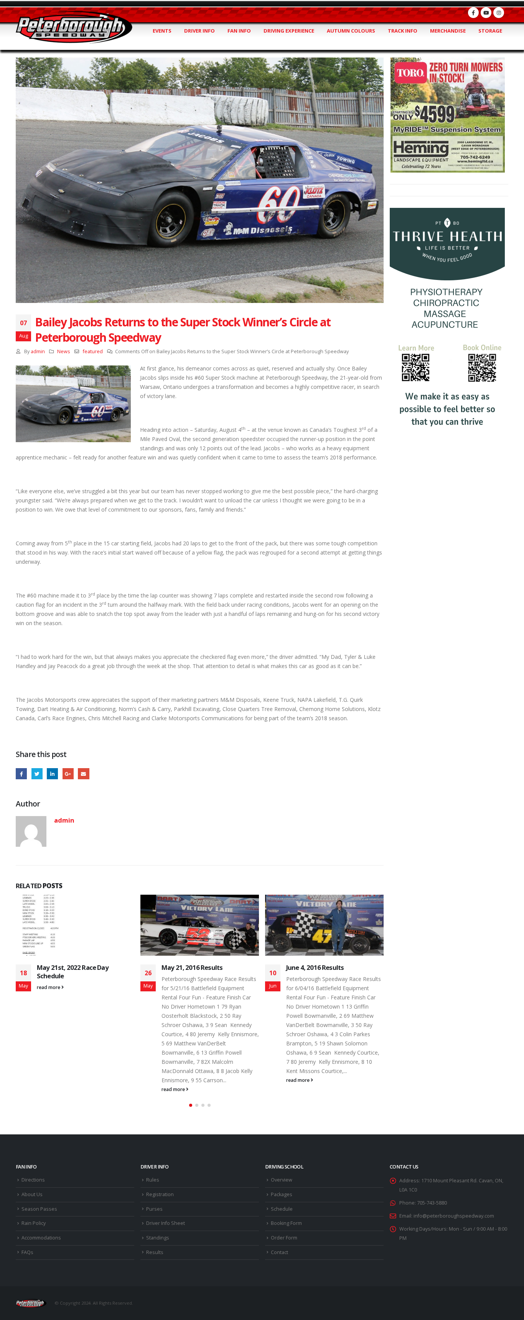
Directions (33, 1180)
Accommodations (41, 1237)
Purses (154, 1209)
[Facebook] (473, 12)
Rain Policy (33, 1223)
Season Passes (39, 1209)
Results (154, 1252)
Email (83, 773)
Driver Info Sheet (165, 1223)
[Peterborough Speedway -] (74, 27)
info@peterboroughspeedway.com (454, 1216)
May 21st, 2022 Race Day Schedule (73, 971)
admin (38, 351)
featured (93, 351)
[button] (191, 1105)
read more (49, 987)
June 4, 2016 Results (315, 967)
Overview (281, 1180)
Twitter (37, 773)
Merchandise (448, 30)
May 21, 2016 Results (191, 967)
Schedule (282, 1209)
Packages (281, 1194)
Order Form (284, 1237)
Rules (152, 1180)
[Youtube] (486, 12)
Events (162, 30)
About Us (32, 1194)
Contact (279, 1252)
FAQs (27, 1252)
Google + (68, 773)
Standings (157, 1237)
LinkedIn (52, 773)
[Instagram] (498, 12)
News (63, 351)
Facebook (21, 773)
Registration (160, 1194)
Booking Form (286, 1223)
